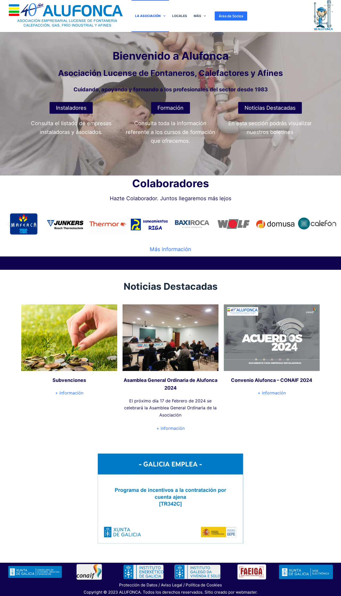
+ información (69, 392)
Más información (170, 249)
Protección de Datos (138, 584)
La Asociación (148, 16)
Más (197, 16)
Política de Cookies (204, 584)
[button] (8, 224)
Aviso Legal (171, 584)
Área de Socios (231, 16)
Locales (179, 16)
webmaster (246, 592)
